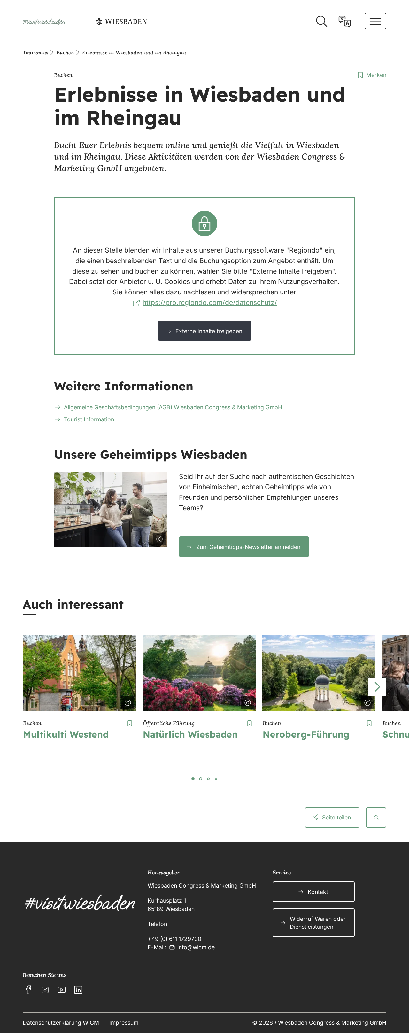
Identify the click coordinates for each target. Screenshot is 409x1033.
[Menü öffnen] (375, 21)
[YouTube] (61, 990)
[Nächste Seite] (377, 687)
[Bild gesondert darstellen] (141, 537)
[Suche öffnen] (321, 21)
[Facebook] (28, 990)
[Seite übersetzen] (344, 21)
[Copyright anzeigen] (158, 537)
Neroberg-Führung (306, 734)
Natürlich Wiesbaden (190, 734)
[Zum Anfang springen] (376, 817)
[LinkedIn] (78, 990)
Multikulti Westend (66, 734)
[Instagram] (45, 990)
